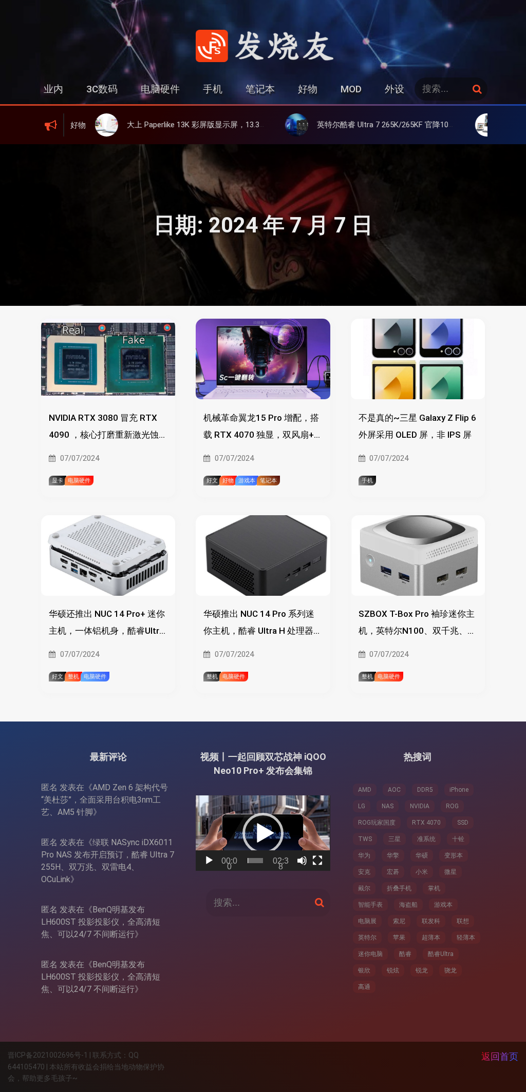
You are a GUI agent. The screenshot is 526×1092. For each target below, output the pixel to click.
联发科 (431, 921)
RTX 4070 (426, 822)
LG (361, 806)
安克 (364, 871)
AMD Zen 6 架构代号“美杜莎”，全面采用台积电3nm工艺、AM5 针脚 (104, 800)
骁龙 (450, 970)
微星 (450, 871)
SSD (462, 822)
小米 (422, 871)
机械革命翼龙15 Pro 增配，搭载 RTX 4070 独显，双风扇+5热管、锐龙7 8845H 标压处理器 (261, 428)
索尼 (399, 921)
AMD (364, 789)
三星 (394, 839)
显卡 (57, 480)
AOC (394, 789)
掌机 (434, 888)
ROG (452, 806)
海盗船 (408, 904)
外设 (394, 89)
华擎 (393, 855)
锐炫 (393, 970)
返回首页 (499, 1056)
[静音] (302, 860)
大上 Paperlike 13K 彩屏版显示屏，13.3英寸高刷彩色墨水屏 (183, 124)
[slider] (255, 860)
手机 (212, 89)
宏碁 (393, 871)
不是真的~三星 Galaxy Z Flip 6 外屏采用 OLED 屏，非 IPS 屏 (417, 426)
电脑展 (367, 921)
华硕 (422, 855)
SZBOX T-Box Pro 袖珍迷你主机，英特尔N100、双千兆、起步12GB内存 (417, 624)
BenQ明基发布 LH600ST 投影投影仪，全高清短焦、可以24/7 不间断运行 (100, 922)
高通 (364, 986)
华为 (364, 855)
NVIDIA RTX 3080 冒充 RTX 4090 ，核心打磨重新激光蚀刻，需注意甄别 (104, 428)
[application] (263, 833)
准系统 (426, 839)
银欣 (364, 970)
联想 (463, 921)
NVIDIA (419, 806)
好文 (212, 480)
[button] (263, 833)
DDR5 (425, 789)
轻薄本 (466, 937)
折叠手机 (399, 888)
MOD (351, 89)
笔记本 (260, 89)
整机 (73, 676)
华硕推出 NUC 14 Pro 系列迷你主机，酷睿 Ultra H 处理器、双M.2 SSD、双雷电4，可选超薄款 (262, 624)
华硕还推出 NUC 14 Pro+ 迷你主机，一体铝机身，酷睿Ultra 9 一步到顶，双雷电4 (107, 624)
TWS (365, 839)
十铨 (458, 839)
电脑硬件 (160, 89)
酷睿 (405, 954)
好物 (307, 89)
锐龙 (422, 970)
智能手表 (370, 904)
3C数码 (102, 89)
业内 (53, 89)
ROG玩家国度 (377, 822)
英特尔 (367, 937)
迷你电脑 (370, 954)
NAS (387, 806)
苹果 (399, 937)
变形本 (453, 855)
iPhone (458, 789)
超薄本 (431, 937)
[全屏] (317, 860)
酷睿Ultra (441, 954)
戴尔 (364, 888)
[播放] (209, 860)
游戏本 (246, 480)
